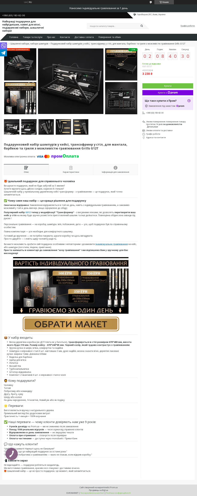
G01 (27, 212)
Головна (13, 37)
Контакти (65, 37)
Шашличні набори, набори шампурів (29, 43)
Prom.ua (114, 487)
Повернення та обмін (109, 37)
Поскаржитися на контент (92, 493)
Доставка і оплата (84, 37)
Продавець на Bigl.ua (98, 490)
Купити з (162, 92)
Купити (167, 85)
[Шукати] (142, 26)
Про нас (51, 37)
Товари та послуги (32, 37)
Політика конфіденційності (118, 493)
